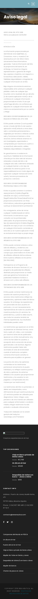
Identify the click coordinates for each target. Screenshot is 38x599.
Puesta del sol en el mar (12, 545)
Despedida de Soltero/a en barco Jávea (18, 560)
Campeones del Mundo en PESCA (15, 534)
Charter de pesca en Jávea (13, 571)
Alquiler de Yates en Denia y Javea (15, 555)
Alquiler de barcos (9, 566)
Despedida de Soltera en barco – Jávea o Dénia (22, 476)
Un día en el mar (19, 463)
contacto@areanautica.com (14, 515)
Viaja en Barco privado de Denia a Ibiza (23, 456)
